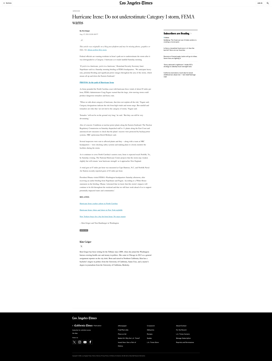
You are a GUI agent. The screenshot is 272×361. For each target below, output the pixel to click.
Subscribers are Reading (176, 33)
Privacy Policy (104, 355)
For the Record (181, 330)
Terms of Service (96, 355)
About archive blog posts (97, 49)
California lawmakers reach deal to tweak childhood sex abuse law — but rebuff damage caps (180, 75)
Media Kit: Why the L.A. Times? (129, 338)
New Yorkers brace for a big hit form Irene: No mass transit (103, 216)
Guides (149, 338)
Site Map (75, 333)
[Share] (82, 40)
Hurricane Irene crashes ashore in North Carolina (99, 203)
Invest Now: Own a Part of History (127, 344)
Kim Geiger (86, 31)
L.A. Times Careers (183, 334)
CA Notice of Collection (115, 355)
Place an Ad (122, 334)
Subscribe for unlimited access (81, 330)
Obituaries (150, 330)
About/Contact (181, 326)
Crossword (150, 326)
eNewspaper (122, 326)
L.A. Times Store (153, 342)
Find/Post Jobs (123, 330)
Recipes (149, 334)
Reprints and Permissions (185, 342)
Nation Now (76, 11)
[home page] (136, 3)
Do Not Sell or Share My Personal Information (133, 355)
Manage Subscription (183, 338)
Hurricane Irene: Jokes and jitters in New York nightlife (101, 210)
